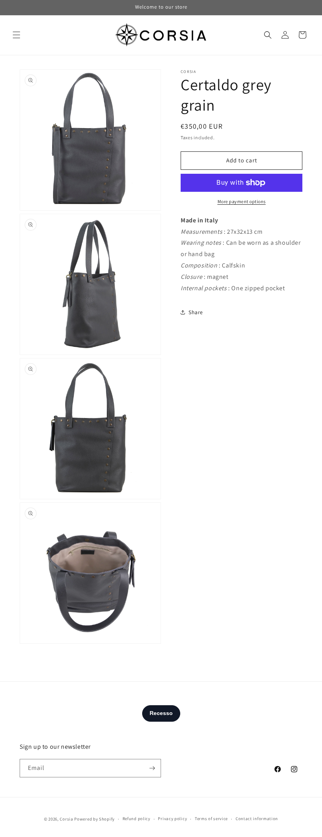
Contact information (257, 818)
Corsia (66, 819)
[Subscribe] (152, 768)
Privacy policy (172, 818)
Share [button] (195, 312)
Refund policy (136, 818)
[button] (16, 35)
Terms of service (211, 818)
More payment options (242, 201)
